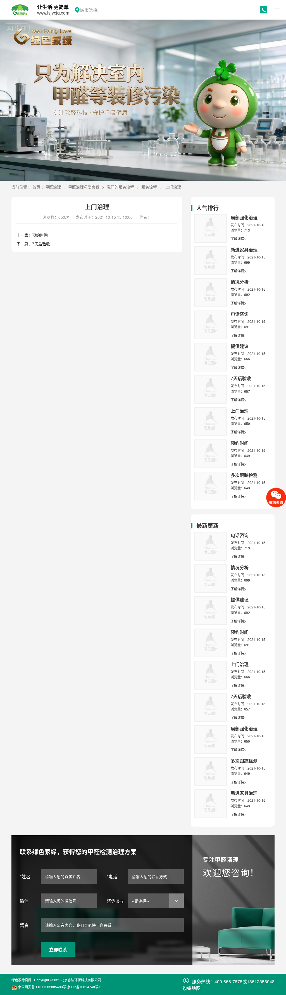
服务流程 (149, 187)
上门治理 (173, 187)
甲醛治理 (53, 187)
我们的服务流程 (120, 187)
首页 (36, 187)
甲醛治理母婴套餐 (83, 187)
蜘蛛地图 (192, 988)
